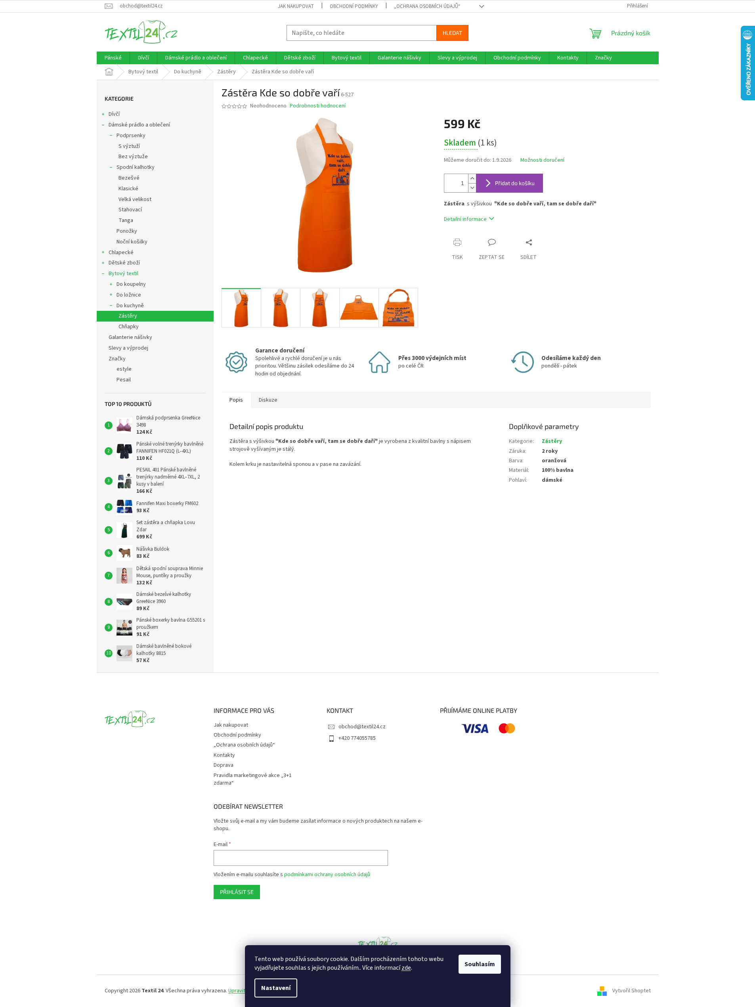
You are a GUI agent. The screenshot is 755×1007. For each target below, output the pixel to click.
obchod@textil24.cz (362, 727)
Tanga (126, 220)
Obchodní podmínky (354, 6)
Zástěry (128, 316)
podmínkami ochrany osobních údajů (327, 875)
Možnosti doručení (542, 160)
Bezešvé (129, 178)
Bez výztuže (133, 157)
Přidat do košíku (515, 183)
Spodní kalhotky (136, 167)
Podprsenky (131, 136)
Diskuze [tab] (268, 400)
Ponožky (127, 231)
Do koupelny (131, 284)
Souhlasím (479, 964)
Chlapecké (121, 253)
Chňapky (129, 327)
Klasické (128, 189)
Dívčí (114, 114)
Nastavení (276, 988)
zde (406, 967)
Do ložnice (129, 295)
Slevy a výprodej (128, 348)
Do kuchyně (130, 306)
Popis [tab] (236, 400)
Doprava (223, 765)
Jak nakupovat (296, 6)
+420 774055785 (357, 738)
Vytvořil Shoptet (631, 991)
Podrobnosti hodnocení (318, 106)
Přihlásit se (237, 891)
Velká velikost (135, 199)
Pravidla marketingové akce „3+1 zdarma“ (253, 779)
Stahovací (130, 210)
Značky (117, 359)
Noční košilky (132, 242)
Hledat (452, 32)
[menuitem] (113, 58)
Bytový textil (123, 274)
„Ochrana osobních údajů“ (427, 6)
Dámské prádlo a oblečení (139, 125)
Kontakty (224, 755)
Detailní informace (465, 219)
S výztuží (129, 146)
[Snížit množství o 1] (472, 187)
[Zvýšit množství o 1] (472, 178)
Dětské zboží (124, 263)
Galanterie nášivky (130, 337)
